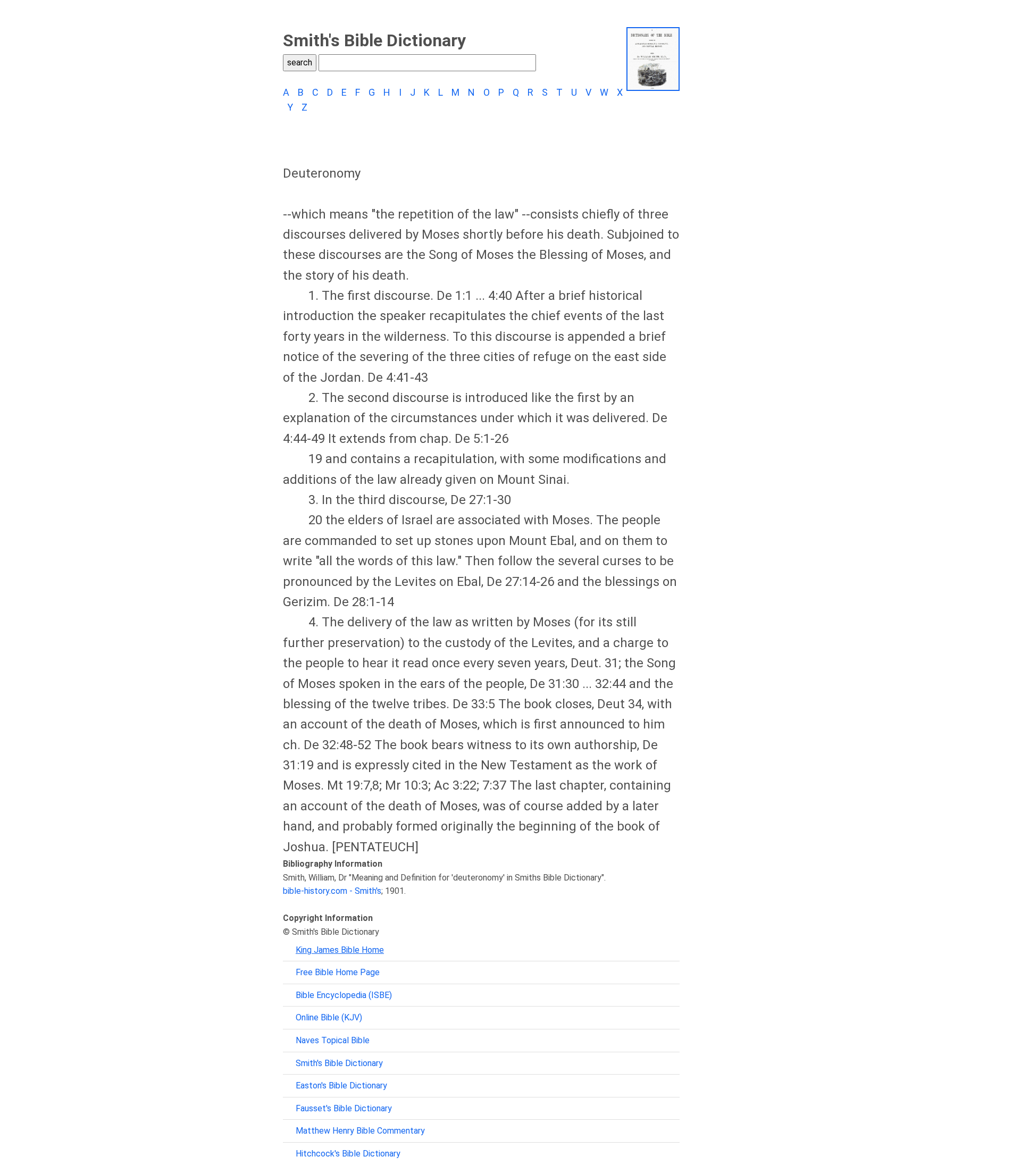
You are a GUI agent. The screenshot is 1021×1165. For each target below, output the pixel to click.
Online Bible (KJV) (329, 1017)
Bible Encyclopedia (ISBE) (344, 995)
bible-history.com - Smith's (332, 891)
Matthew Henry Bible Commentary (360, 1131)
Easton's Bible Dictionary (341, 1085)
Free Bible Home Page (338, 972)
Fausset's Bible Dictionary (344, 1108)
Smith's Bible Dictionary (339, 1063)
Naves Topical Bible (333, 1040)
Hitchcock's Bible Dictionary (348, 1154)
